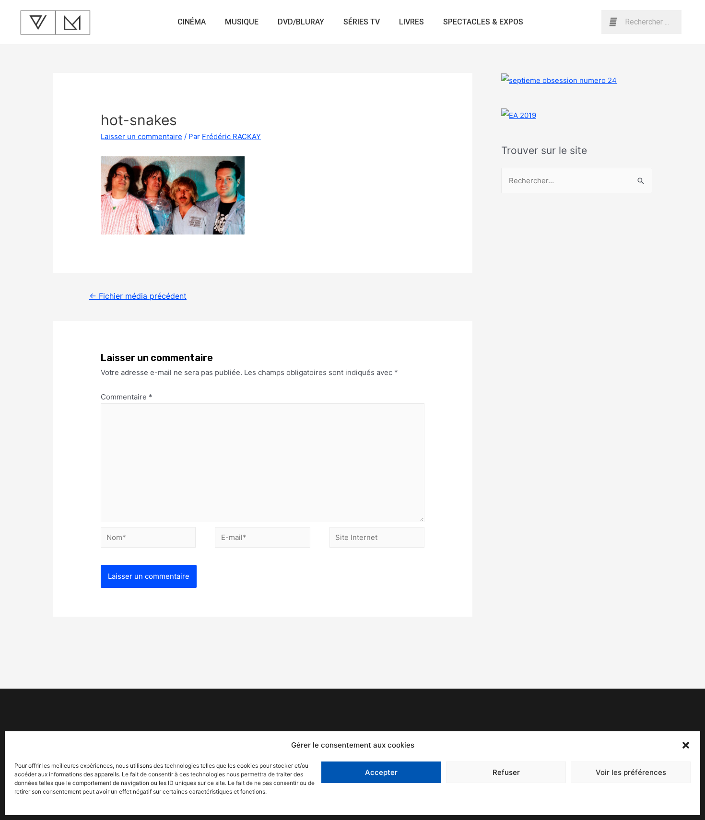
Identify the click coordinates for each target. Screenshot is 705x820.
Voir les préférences (631, 772)
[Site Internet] (376, 538)
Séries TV (361, 21)
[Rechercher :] (576, 180)
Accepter (381, 772)
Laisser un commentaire (141, 136)
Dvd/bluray (301, 21)
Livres (411, 21)
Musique (241, 21)
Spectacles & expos (483, 21)
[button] (686, 745)
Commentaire (127, 396)
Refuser (506, 772)
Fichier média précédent (138, 296)
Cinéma (191, 21)
